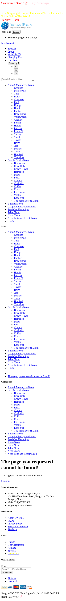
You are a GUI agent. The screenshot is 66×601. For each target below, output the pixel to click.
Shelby (17, 134)
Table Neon (14, 212)
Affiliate (12, 547)
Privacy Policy (15, 523)
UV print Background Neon (22, 206)
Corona (18, 180)
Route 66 (18, 131)
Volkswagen (20, 116)
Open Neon (14, 445)
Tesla (16, 93)
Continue (6, 481)
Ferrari (17, 122)
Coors (17, 189)
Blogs (11, 221)
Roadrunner (20, 114)
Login (11, 51)
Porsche (18, 128)
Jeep (16, 145)
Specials (12, 550)
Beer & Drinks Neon (18, 160)
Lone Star (19, 197)
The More (19, 157)
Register (12, 48)
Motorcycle (20, 90)
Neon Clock (14, 215)
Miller (17, 174)
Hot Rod (18, 154)
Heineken (19, 171)
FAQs (11, 520)
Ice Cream (19, 192)
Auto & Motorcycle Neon (21, 85)
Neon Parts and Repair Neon (22, 218)
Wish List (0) (14, 54)
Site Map (12, 529)
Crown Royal (21, 169)
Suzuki (17, 137)
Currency (14, 63)
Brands (11, 542)
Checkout (12, 60)
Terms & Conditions (18, 526)
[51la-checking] (21, 597)
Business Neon (15, 203)
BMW (17, 142)
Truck (17, 151)
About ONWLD (16, 517)
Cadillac (18, 119)
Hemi (17, 108)
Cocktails (19, 183)
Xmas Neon (14, 442)
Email (4, 566)
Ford (16, 102)
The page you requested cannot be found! (29, 376)
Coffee (17, 186)
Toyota (17, 140)
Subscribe (7, 572)
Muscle (17, 148)
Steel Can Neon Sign (18, 209)
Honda (17, 125)
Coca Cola (19, 166)
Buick (17, 96)
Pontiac (18, 111)
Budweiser (19, 163)
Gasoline (18, 88)
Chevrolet (19, 99)
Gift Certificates (16, 544)
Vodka (17, 195)
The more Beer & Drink (26, 200)
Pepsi (17, 177)
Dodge (17, 105)
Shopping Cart (15, 57)
